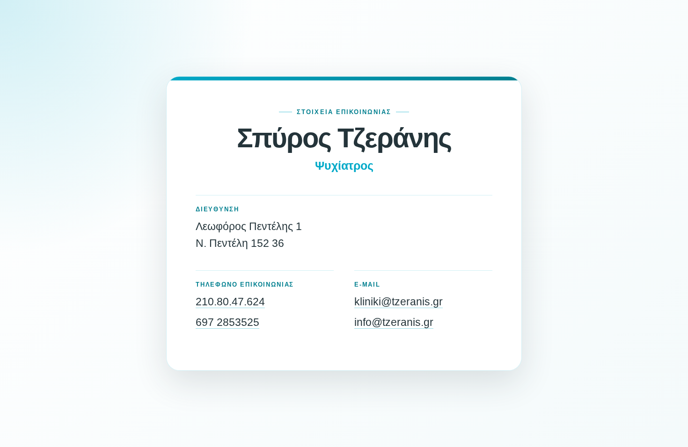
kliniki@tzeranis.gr (398, 302)
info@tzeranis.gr (393, 322)
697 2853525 (227, 322)
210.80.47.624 (230, 302)
